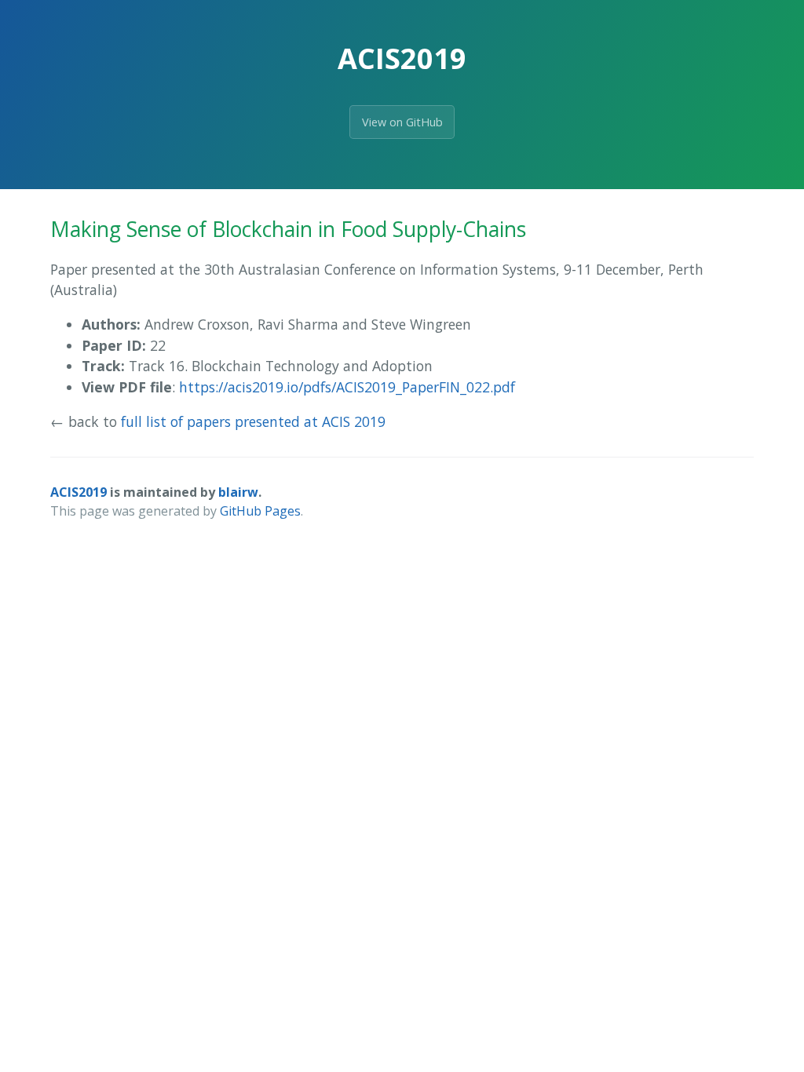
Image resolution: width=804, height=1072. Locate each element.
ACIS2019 (78, 492)
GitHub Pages (260, 511)
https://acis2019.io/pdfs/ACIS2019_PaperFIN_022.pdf (347, 386)
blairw (238, 492)
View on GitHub (402, 122)
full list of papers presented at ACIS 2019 (253, 421)
